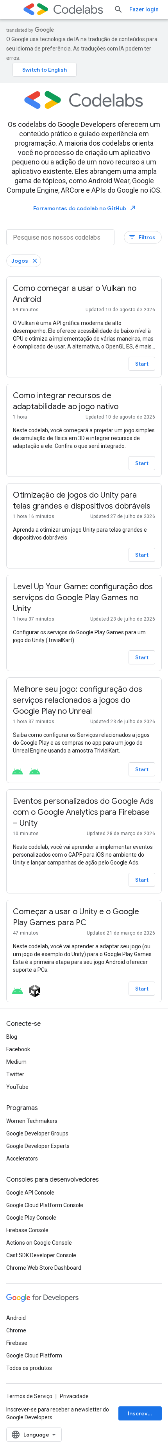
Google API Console (30, 1192)
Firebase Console (27, 1230)
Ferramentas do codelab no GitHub (84, 208)
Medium (16, 1062)
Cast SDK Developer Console (41, 1255)
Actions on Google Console (39, 1243)
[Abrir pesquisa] (118, 9)
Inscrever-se (145, 1413)
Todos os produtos (29, 1368)
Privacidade (74, 1396)
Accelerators (22, 1158)
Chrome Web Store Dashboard (43, 1268)
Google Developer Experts (38, 1146)
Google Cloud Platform (34, 1355)
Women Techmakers (31, 1121)
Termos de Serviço (29, 1396)
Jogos (19, 260)
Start (141, 363)
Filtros (142, 237)
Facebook (18, 1049)
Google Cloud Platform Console (44, 1205)
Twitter (15, 1074)
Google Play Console (31, 1218)
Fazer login (144, 9)
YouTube (17, 1087)
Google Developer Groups (37, 1133)
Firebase (16, 1343)
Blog (11, 1037)
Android (16, 1318)
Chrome (16, 1330)
